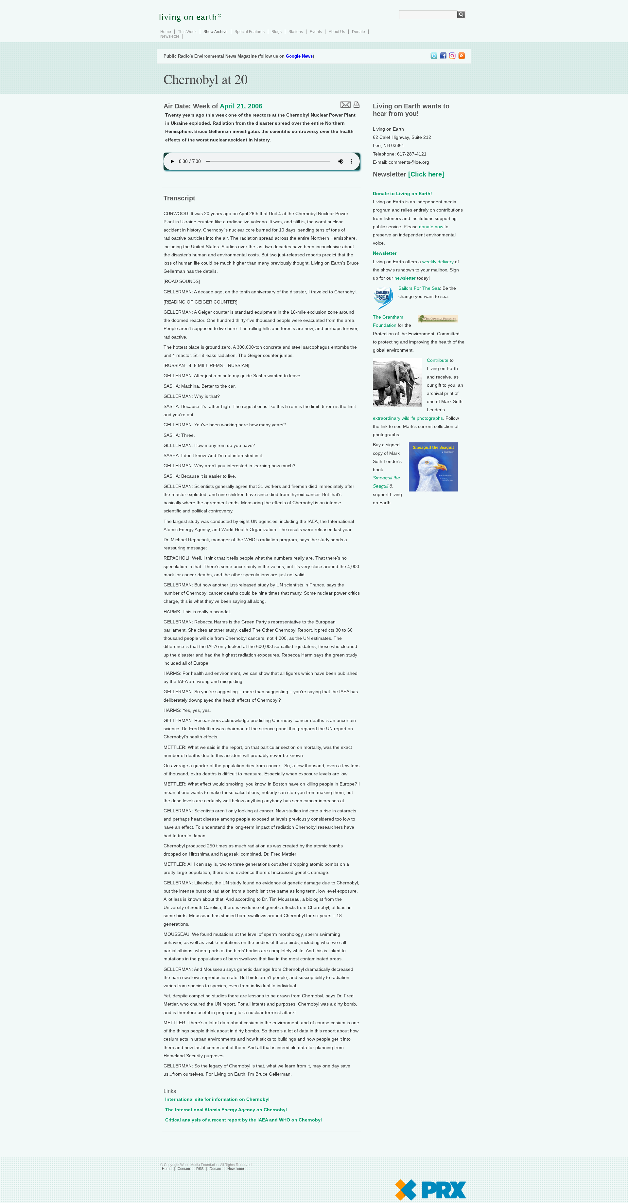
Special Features (250, 31)
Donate (358, 31)
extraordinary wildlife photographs (408, 418)
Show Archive (215, 31)
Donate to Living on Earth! (402, 193)
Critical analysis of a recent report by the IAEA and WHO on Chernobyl (243, 1119)
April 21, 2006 (241, 106)
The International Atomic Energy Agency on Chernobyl (226, 1109)
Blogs (276, 31)
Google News (299, 56)
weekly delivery (438, 261)
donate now (431, 226)
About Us (337, 31)
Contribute (437, 360)
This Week (187, 31)
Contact (184, 1169)
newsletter (405, 278)
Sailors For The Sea (419, 288)
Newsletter (169, 36)
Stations (295, 31)
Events (316, 31)
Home (165, 31)
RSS (199, 1169)
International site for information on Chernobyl (217, 1099)
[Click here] (425, 174)
